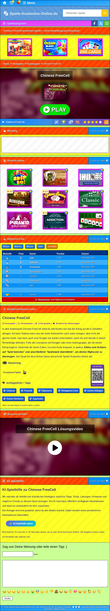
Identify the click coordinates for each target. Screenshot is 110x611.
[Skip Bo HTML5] (19, 178)
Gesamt (52, 246)
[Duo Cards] (90, 47)
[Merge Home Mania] (19, 47)
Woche (18, 246)
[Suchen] (104, 13)
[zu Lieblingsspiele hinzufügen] (77, 122)
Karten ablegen (95, 390)
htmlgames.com (69, 390)
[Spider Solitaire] (90, 178)
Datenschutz (102, 607)
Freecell (28, 390)
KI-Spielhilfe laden (23, 523)
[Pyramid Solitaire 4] (19, 220)
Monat (30, 246)
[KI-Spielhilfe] (56, 122)
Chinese (10, 390)
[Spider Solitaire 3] (55, 178)
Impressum (59, 609)
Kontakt (49, 609)
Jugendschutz (87, 607)
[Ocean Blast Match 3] (55, 47)
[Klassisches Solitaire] (90, 199)
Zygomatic (37, 398)
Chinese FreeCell (15, 122)
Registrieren (44, 299)
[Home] (5, 3)
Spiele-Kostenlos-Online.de (33, 13)
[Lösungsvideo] (71, 122)
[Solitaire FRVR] (90, 220)
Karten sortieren (14, 398)
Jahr (41, 246)
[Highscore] (63, 122)
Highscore (46, 390)
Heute (6, 246)
